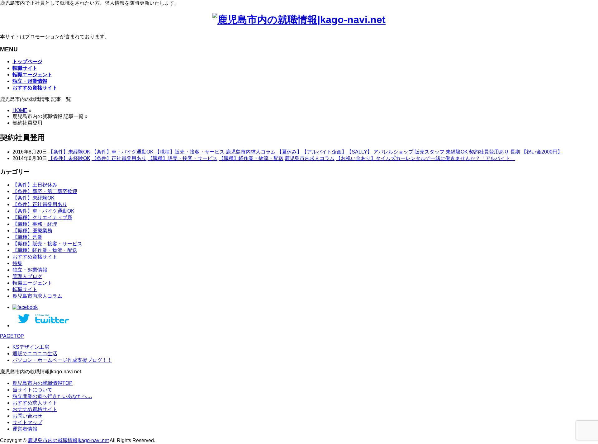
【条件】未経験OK (69, 151)
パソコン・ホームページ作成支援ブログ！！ (62, 360)
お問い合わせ (27, 415)
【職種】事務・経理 (34, 224)
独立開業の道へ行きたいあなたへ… (52, 396)
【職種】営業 (27, 237)
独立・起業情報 (29, 269)
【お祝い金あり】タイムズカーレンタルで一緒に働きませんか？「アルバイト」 (425, 158)
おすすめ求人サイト (34, 402)
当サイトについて (32, 389)
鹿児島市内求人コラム (251, 151)
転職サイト (24, 289)
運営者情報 (24, 429)
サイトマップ (27, 422)
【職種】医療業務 (32, 230)
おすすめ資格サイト (34, 256)
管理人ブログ (27, 276)
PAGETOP (12, 336)
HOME (19, 110)
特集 (17, 263)
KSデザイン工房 (30, 347)
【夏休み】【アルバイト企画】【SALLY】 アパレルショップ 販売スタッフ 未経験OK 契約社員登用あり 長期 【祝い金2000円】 (419, 151)
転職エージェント (32, 283)
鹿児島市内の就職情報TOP (42, 383)
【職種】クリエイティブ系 (42, 217)
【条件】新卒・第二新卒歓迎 (44, 191)
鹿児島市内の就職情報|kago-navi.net (68, 440)
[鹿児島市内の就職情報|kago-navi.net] (299, 19)
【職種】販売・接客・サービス (190, 151)
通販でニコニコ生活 (34, 353)
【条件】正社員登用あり (119, 158)
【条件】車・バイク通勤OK (123, 151)
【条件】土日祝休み (34, 184)
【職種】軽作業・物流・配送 (251, 158)
